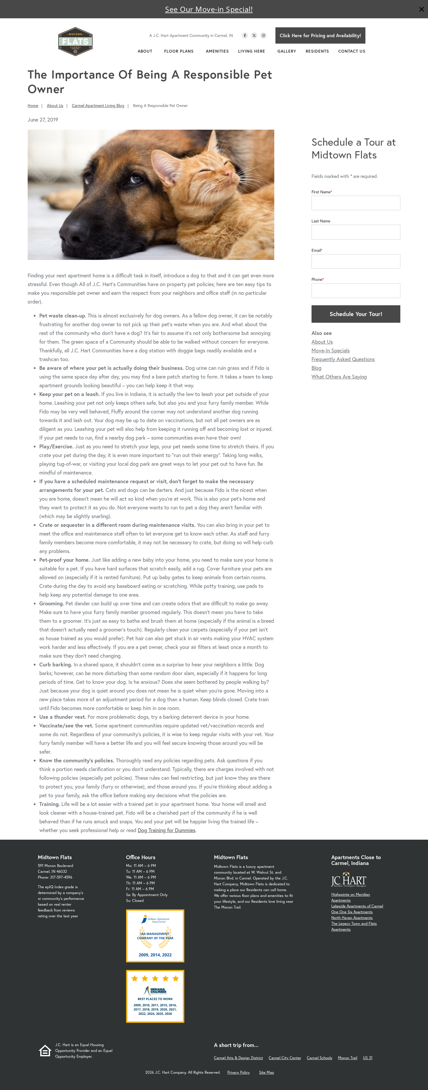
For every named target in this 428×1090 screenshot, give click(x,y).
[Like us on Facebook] (245, 35)
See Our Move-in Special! (209, 9)
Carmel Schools (319, 1057)
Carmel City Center (285, 1057)
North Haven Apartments (352, 917)
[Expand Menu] (155, 51)
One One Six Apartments (352, 911)
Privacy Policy (238, 1072)
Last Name (321, 221)
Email (316, 250)
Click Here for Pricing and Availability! (320, 35)
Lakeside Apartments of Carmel (357, 906)
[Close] (421, 10)
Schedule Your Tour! (356, 314)
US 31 (367, 1057)
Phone (317, 279)
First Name (321, 192)
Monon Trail (347, 1057)
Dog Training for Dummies (166, 830)
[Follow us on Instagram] (263, 35)
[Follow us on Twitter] (254, 35)
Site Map (266, 1072)
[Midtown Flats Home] (75, 41)
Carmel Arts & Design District (238, 1057)
